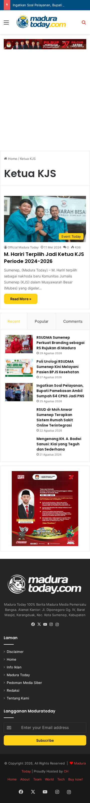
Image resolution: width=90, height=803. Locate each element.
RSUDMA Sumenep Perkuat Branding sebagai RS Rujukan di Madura (60, 342)
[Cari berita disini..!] (83, 24)
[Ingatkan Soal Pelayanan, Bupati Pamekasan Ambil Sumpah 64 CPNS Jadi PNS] (19, 392)
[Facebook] (33, 624)
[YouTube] (45, 624)
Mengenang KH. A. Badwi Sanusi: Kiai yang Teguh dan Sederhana (58, 444)
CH (66, 771)
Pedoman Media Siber (24, 683)
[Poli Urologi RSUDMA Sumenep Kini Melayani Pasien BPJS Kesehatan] (19, 368)
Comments (72, 321)
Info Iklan (14, 667)
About (25, 779)
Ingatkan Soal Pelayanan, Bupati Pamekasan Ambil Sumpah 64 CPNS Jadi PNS (60, 390)
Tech (61, 779)
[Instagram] (51, 624)
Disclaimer (15, 652)
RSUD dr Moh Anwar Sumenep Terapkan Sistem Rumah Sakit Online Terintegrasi (54, 417)
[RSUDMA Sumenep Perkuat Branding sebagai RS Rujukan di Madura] (19, 344)
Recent (14, 321)
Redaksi (13, 690)
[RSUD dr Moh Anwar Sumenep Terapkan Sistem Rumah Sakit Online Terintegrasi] (19, 415)
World (49, 779)
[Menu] (6, 24)
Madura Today (18, 675)
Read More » (20, 299)
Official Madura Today (23, 247)
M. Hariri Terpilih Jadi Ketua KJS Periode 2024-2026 (44, 258)
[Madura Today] (45, 22)
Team (37, 779)
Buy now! (75, 779)
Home (12, 159)
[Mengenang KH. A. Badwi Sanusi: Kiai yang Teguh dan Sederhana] (19, 444)
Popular (41, 321)
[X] (39, 624)
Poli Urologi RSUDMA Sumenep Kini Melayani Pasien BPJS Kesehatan (57, 366)
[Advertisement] (45, 99)
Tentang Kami (18, 698)
